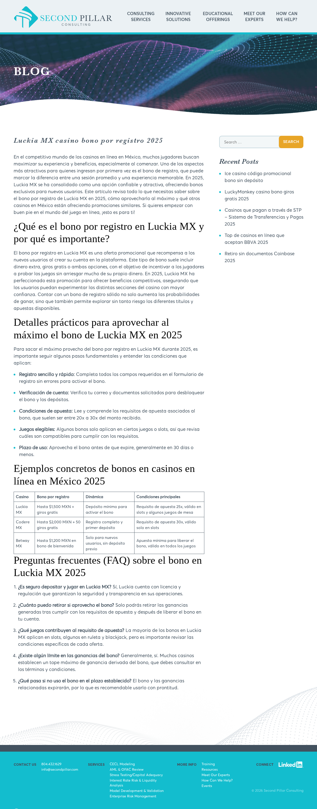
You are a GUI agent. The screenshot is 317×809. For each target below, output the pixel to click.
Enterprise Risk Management (133, 796)
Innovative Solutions (178, 17)
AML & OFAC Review (127, 769)
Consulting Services (141, 17)
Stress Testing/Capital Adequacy (136, 775)
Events (207, 786)
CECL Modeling (122, 764)
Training (208, 764)
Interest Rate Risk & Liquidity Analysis (133, 782)
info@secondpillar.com (59, 769)
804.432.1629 (51, 764)
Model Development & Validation (137, 790)
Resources (210, 769)
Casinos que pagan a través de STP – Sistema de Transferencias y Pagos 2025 (264, 217)
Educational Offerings (218, 17)
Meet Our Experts (254, 17)
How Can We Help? (286, 17)
